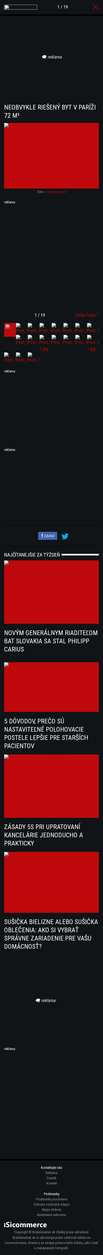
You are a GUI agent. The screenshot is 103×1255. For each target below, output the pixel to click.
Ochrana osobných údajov (52, 1204)
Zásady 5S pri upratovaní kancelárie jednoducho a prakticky (43, 835)
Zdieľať (48, 536)
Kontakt (51, 1183)
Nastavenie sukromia (51, 1215)
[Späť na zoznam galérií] (95, 7)
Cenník (51, 1178)
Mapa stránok (51, 1210)
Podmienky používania (51, 1199)
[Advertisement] (51, 256)
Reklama (51, 1173)
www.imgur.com (55, 192)
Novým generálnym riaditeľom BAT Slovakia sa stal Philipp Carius (51, 641)
